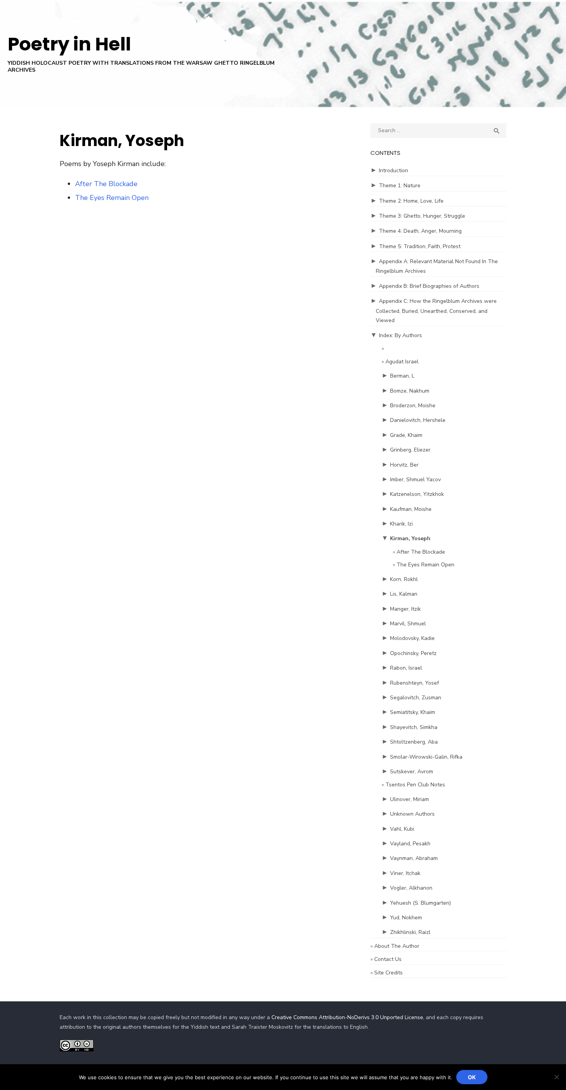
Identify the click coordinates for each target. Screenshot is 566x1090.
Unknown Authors (412, 814)
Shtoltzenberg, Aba (414, 742)
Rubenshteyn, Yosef (414, 683)
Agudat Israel (402, 361)
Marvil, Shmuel (408, 623)
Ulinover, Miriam (409, 799)
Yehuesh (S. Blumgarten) (420, 903)
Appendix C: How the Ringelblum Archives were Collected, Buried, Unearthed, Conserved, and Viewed (436, 310)
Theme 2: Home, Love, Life (411, 201)
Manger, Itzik (405, 609)
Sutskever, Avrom (411, 771)
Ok (472, 1077)
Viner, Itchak (405, 873)
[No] (556, 1077)
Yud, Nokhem (406, 917)
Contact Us (388, 959)
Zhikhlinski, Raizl (410, 932)
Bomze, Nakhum (409, 391)
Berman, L (402, 376)
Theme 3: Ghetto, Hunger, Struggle (422, 216)
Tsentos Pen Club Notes (415, 784)
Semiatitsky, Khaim (412, 712)
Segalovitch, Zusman (415, 697)
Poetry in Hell (69, 44)
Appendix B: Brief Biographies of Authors (429, 286)
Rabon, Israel (406, 668)
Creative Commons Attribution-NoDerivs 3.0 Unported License (347, 1017)
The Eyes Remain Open (112, 197)
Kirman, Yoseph (410, 538)
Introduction (393, 170)
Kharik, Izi (401, 523)
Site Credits (388, 972)
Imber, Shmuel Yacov (415, 479)
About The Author (396, 946)
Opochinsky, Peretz (413, 653)
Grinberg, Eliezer (410, 449)
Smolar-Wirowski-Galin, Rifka (426, 757)
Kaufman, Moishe (411, 509)
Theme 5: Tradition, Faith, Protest (420, 246)
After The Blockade (106, 183)
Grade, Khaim (406, 435)
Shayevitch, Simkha (413, 727)
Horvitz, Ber (404, 465)
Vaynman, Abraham (414, 858)
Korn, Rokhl (404, 579)
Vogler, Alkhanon (411, 888)
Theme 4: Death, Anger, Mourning (420, 231)
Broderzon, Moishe (412, 405)
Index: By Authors (400, 335)
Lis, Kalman (403, 594)
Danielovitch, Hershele (417, 420)
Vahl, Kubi (402, 829)
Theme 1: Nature (399, 185)
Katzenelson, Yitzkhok (417, 494)
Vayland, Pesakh (410, 843)
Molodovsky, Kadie (412, 638)
